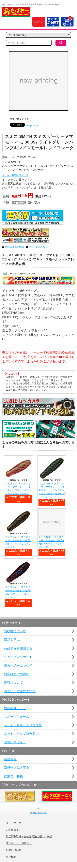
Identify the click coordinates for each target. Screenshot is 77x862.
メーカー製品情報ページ (15, 175)
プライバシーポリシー (19, 843)
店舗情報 (10, 759)
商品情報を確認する (18, 648)
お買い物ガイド (15, 742)
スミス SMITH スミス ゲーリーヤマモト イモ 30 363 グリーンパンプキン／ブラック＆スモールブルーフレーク (51, 490)
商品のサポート (15, 708)
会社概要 (11, 856)
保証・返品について (39, 246)
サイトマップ (13, 823)
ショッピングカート (18, 657)
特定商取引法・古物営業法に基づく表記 (29, 836)
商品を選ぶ (12, 639)
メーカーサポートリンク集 (23, 725)
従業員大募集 (13, 776)
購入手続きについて (18, 665)
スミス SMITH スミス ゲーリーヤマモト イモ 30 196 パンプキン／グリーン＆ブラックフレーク (18, 488)
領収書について (15, 631)
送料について (13, 682)
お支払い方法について (20, 691)
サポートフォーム (16, 716)
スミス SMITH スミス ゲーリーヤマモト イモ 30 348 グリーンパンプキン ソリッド (18, 542)
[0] (67, 24)
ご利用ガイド (13, 829)
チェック (32, 125)
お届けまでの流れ (16, 674)
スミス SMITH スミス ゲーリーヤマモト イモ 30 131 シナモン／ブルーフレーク (18, 592)
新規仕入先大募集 (16, 767)
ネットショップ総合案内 (21, 733)
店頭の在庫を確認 (14, 246)
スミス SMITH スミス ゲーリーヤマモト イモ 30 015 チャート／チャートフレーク (51, 542)
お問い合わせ (13, 850)
